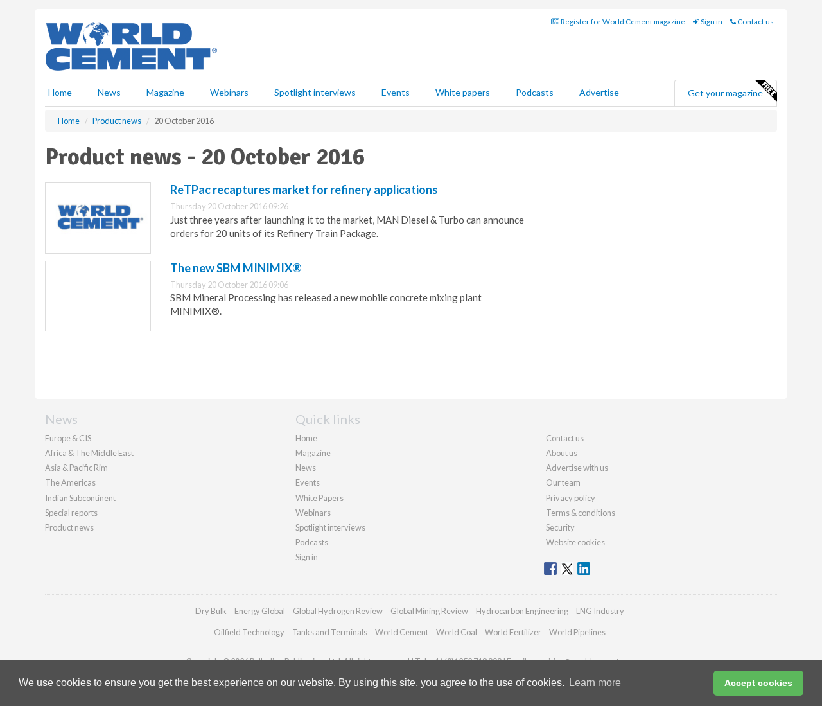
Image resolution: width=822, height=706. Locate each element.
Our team (563, 482)
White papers (462, 92)
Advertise (599, 92)
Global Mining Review (429, 611)
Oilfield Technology (249, 632)
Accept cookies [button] (758, 683)
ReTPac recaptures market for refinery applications (304, 189)
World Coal (456, 632)
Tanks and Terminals (329, 632)
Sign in (710, 21)
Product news (69, 527)
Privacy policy (570, 498)
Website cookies (575, 542)
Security (560, 527)
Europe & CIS (68, 438)
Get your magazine (725, 92)
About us (561, 453)
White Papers (319, 498)
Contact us (755, 21)
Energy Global (259, 611)
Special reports (71, 512)
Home (60, 92)
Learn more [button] (595, 682)
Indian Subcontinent (80, 498)
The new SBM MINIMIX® (236, 268)
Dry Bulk (211, 611)
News (305, 468)
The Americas (70, 482)
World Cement (401, 632)
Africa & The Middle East (89, 453)
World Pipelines (577, 632)
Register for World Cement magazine (622, 21)
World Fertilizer (513, 632)
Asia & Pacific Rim (76, 468)
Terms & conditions (580, 512)
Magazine (165, 92)
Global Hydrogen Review (338, 611)
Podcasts (535, 92)
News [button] (109, 92)
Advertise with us (577, 468)
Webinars (229, 92)
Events (395, 92)
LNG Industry (600, 611)
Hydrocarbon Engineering (522, 611)
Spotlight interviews (315, 92)
